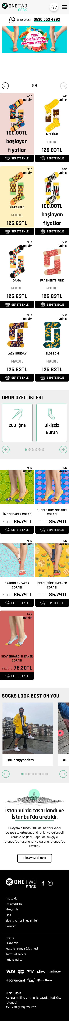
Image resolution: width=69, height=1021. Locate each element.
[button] (5, 85)
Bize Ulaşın (38, 19)
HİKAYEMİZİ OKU (34, 858)
